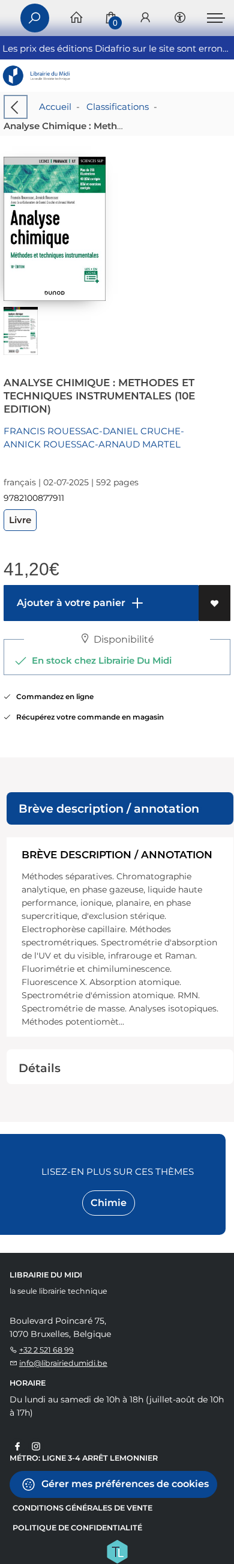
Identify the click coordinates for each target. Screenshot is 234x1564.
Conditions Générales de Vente (82, 1507)
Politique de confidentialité (77, 1527)
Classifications (117, 106)
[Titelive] (117, 1550)
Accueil (55, 106)
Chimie (109, 1202)
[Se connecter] (145, 18)
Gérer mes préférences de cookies (124, 1483)
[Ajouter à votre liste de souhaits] (214, 603)
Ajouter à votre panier (70, 602)
